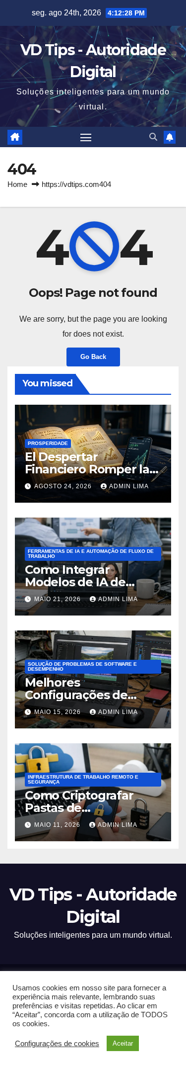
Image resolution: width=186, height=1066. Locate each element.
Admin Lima (129, 486)
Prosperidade (48, 443)
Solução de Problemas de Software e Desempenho (82, 666)
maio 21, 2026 (58, 599)
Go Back (93, 356)
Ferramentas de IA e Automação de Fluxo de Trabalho (91, 553)
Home (17, 184)
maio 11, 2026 (58, 824)
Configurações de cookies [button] (57, 1044)
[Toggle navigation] (86, 137)
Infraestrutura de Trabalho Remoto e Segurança (83, 779)
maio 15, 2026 (58, 712)
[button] (153, 137)
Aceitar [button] (123, 1043)
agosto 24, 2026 (64, 486)
